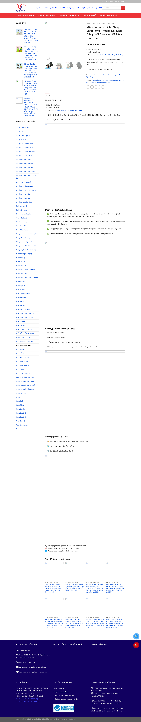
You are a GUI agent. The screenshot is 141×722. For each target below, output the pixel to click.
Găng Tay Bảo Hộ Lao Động (26, 250)
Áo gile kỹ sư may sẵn (24, 155)
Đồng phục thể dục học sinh (26, 246)
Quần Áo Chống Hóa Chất (25, 385)
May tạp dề (20, 325)
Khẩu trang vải (21, 274)
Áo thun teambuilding (24, 202)
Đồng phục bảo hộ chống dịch (27, 234)
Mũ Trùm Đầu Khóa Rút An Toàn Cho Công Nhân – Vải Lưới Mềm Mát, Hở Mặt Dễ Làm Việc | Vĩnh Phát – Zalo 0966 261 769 (54, 623)
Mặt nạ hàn (20, 289)
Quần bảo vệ (20, 393)
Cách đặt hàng (58, 688)
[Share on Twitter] (92, 87)
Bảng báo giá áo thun (61, 692)
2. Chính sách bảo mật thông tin (27, 701)
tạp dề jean (20, 405)
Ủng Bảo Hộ (20, 421)
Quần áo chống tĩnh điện (25, 389)
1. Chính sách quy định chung (27, 699)
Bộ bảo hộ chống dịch (24, 214)
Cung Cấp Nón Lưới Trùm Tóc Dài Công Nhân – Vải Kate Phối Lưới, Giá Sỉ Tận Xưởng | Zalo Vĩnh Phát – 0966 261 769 (53, 588)
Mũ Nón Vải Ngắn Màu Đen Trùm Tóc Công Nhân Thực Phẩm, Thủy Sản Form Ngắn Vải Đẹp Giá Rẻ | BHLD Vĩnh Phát (95, 623)
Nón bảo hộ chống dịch (24, 341)
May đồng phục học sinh (25, 317)
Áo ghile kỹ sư (21, 140)
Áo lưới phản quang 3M (24, 163)
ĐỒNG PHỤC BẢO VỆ (108, 15)
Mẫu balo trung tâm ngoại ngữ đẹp (65, 699)
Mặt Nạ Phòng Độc (23, 293)
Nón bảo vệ (20, 349)
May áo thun (20, 305)
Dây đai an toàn (22, 230)
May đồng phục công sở (25, 313)
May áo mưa (20, 301)
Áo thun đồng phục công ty (26, 190)
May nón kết (20, 321)
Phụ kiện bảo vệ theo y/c (25, 377)
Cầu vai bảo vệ (21, 218)
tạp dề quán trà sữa (23, 417)
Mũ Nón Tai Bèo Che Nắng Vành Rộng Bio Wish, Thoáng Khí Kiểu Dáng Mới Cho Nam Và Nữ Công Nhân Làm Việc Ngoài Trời (95, 588)
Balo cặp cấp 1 (21, 206)
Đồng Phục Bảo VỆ (23, 238)
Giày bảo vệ (20, 258)
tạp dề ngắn (20, 409)
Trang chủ (90, 23)
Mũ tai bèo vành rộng (112, 80)
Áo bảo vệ (20, 132)
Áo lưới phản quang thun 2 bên (26, 177)
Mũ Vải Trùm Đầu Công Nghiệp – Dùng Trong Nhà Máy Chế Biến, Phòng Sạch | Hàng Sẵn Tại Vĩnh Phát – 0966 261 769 (74, 623)
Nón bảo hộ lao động (23, 345)
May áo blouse (21, 297)
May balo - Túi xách (23, 309)
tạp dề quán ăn (21, 413)
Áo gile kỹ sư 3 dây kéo (24, 147)
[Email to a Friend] (95, 87)
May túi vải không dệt (24, 329)
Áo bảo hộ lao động (23, 128)
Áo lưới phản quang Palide (25, 171)
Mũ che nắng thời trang (98, 80)
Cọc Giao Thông (22, 226)
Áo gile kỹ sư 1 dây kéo (24, 144)
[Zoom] (48, 58)
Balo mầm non (21, 210)
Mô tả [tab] (47, 95)
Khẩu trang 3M (21, 266)
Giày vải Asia (20, 262)
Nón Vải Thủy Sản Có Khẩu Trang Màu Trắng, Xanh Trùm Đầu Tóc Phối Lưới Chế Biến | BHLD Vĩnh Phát (74, 587)
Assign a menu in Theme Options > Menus (112, 1)
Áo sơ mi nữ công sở (23, 182)
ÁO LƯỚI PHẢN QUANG (70, 15)
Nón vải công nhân (23, 373)
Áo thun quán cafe (23, 194)
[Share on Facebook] (88, 87)
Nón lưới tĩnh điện (23, 361)
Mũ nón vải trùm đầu (23, 337)
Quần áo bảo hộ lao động (25, 381)
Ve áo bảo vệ (20, 429)
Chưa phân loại (21, 222)
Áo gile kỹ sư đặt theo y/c (25, 151)
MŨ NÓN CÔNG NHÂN (47, 15)
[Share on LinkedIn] (103, 87)
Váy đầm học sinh (22, 425)
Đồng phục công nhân (24, 242)
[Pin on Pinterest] (99, 87)
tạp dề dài (19, 401)
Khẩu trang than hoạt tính (25, 270)
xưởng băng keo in (63, 719)
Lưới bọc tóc (20, 285)
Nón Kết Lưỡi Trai (22, 357)
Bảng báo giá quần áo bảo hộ (63, 695)
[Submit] (123, 8)
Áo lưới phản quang (23, 159)
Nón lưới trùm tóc (22, 365)
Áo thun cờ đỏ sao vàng (24, 186)
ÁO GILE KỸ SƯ (90, 15)
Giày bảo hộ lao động (24, 254)
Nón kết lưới (20, 353)
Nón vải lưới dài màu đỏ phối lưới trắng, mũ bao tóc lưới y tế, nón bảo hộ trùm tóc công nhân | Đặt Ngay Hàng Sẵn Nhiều (115, 623)
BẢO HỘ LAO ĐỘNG (26, 15)
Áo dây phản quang (23, 135)
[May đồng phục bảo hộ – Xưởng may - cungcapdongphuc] (24, 8)
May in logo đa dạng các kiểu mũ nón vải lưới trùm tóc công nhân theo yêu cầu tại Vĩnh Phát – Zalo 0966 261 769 (115, 588)
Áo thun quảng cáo (23, 198)
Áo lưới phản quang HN (24, 167)
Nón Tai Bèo (20, 369)
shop (18, 397)
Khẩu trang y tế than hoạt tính (27, 278)
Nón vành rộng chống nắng (102, 82)
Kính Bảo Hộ (20, 281)
